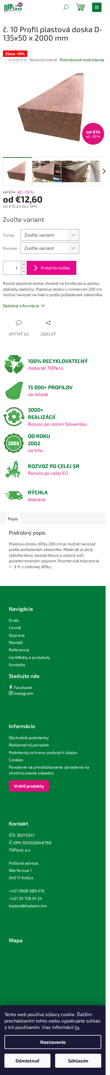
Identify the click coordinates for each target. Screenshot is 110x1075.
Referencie (19, 649)
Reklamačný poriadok (29, 744)
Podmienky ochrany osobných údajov (43, 752)
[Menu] (97, 7)
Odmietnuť (27, 1060)
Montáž (16, 642)
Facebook (22, 687)
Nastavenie (53, 1042)
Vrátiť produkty (29, 785)
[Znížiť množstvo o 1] (24, 271)
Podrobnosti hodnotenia (82, 59)
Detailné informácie (21, 305)
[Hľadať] (66, 7)
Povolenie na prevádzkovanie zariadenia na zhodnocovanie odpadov (49, 770)
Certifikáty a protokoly (29, 657)
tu (77, 1027)
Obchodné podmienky (29, 737)
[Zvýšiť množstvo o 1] (24, 264)
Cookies (16, 759)
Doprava (17, 635)
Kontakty (17, 664)
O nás (14, 620)
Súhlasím (78, 1060)
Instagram (23, 693)
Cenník (15, 627)
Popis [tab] (13, 518)
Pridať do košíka (55, 267)
